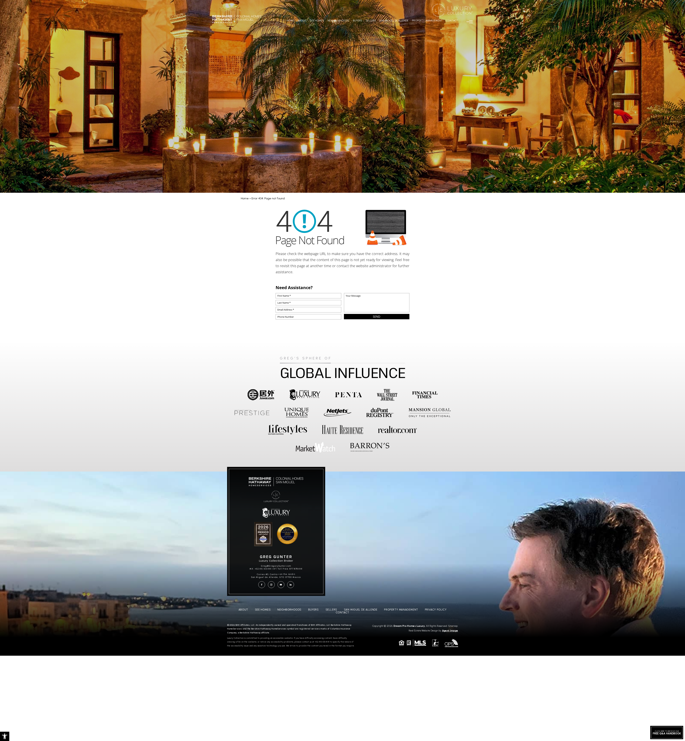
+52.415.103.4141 (322, 642)
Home (290, 20)
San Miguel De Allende (394, 20)
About (302, 20)
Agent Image (450, 630)
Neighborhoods (338, 20)
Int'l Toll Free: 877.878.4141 (287, 569)
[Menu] (469, 21)
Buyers (357, 20)
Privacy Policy (435, 609)
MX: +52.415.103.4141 (261, 569)
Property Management (427, 20)
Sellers (371, 20)
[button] (4, 736)
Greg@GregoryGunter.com (276, 566)
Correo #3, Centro (267, 574)
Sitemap (453, 625)
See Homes (317, 20)
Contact (452, 20)
